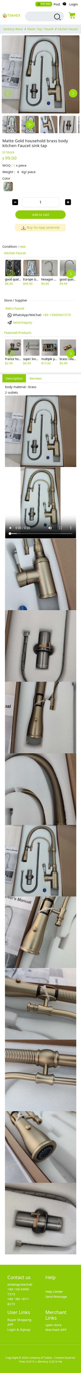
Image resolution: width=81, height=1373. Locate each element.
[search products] (57, 16)
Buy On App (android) (43, 227)
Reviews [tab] (36, 378)
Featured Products (17, 332)
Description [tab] (14, 378)
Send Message (56, 1296)
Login (73, 4)
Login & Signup (18, 1329)
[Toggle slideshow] (30, 124)
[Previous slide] (8, 93)
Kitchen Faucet (68, 29)
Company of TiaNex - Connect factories (52, 1358)
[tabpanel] (40, 821)
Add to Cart (40, 214)
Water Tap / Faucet (40, 29)
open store (53, 1325)
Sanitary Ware (13, 29)
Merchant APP (56, 1329)
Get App (45, 3)
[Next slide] (73, 93)
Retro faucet (15, 308)
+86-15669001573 (57, 315)
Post (57, 4)
